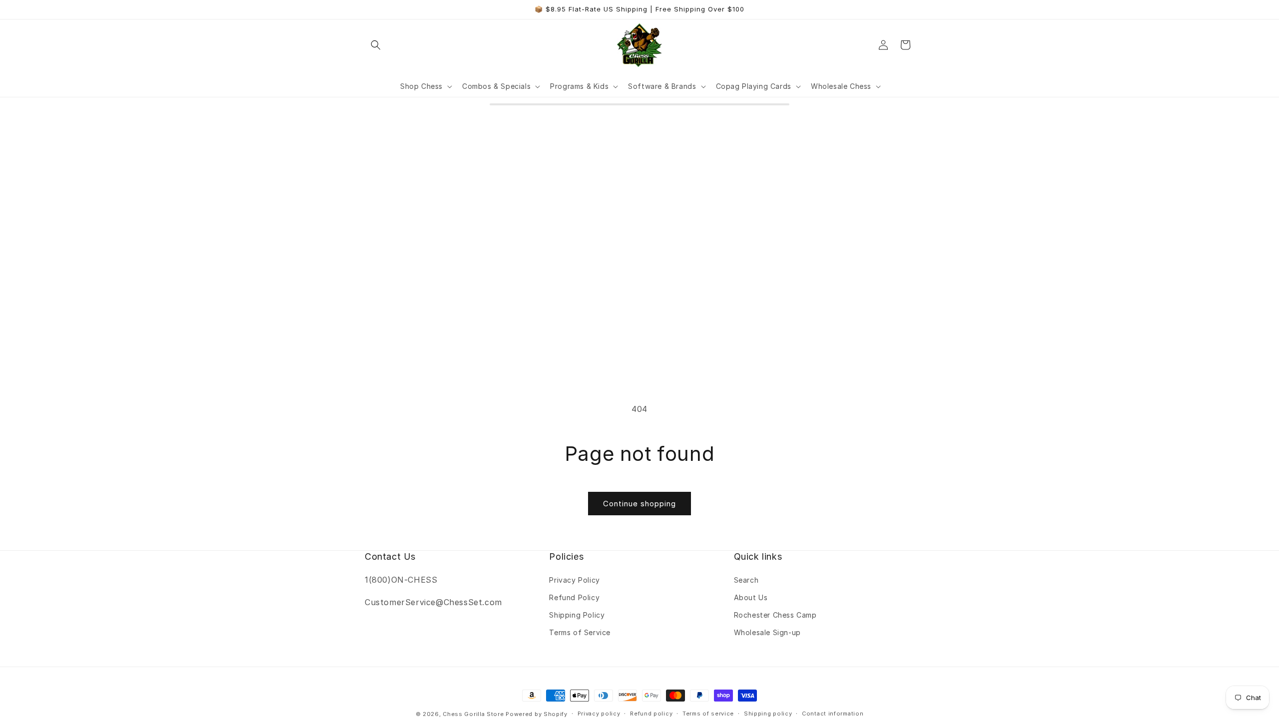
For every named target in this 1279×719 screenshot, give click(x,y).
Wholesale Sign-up (767, 632)
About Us (751, 597)
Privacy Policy (574, 580)
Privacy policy (599, 713)
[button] (376, 45)
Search (746, 580)
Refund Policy (574, 597)
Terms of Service (580, 632)
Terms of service (708, 713)
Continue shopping (639, 503)
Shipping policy (768, 713)
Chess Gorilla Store (473, 714)
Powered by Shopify (537, 714)
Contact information (832, 713)
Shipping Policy (577, 615)
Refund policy (651, 713)
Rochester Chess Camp (775, 615)
